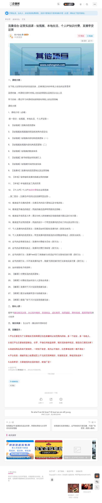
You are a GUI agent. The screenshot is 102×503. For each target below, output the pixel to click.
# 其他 (12, 385)
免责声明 (70, 471)
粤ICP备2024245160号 (83, 475)
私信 (91, 36)
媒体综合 (16, 19)
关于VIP (52, 471)
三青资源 (19, 370)
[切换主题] (97, 487)
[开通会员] (97, 475)
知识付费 (33, 189)
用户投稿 (17, 34)
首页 (8, 19)
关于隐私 (61, 471)
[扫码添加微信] (97, 481)
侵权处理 (79, 471)
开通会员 (70, 4)
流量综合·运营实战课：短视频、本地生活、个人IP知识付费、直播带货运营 (51, 27)
